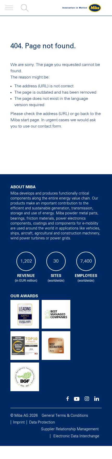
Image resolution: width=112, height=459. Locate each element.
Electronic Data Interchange (76, 436)
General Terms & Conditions (65, 416)
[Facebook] (67, 400)
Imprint (19, 422)
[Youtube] (76, 400)
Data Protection (42, 422)
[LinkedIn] (96, 400)
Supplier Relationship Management (70, 429)
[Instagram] (87, 400)
